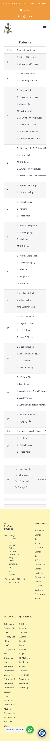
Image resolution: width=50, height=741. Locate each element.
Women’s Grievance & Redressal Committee (9, 681)
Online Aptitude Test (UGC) (24, 670)
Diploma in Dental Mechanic (40, 581)
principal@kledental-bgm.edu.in (12, 581)
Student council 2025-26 (8, 696)
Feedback (23, 662)
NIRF (6, 632)
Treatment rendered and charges (24, 683)
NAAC (6, 645)
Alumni (22, 636)
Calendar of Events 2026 (9, 626)
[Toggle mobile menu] (44, 26)
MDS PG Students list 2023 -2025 (9, 713)
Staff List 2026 (8, 723)
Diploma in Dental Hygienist (40, 568)
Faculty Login (22, 643)
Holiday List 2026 (9, 638)
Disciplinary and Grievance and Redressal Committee (9, 660)
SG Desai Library (23, 626)
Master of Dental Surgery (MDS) (39, 554)
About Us (23, 632)
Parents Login (22, 651)
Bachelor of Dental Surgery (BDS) (40, 537)
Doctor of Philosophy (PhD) (40, 594)
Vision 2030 (9, 704)
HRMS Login (24, 658)
